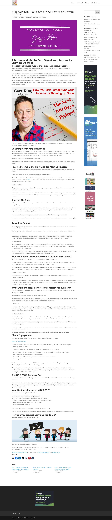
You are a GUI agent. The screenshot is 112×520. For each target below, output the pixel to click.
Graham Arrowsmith (19, 17)
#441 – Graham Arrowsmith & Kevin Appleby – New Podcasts (20, 468)
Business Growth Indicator (19, 341)
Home (73, 3)
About (87, 3)
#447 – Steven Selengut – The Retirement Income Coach (63, 468)
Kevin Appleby (56, 452)
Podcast (80, 3)
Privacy (14, 513)
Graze (28, 179)
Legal (19, 513)
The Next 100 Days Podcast (19, 452)
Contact (94, 3)
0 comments (42, 17)
